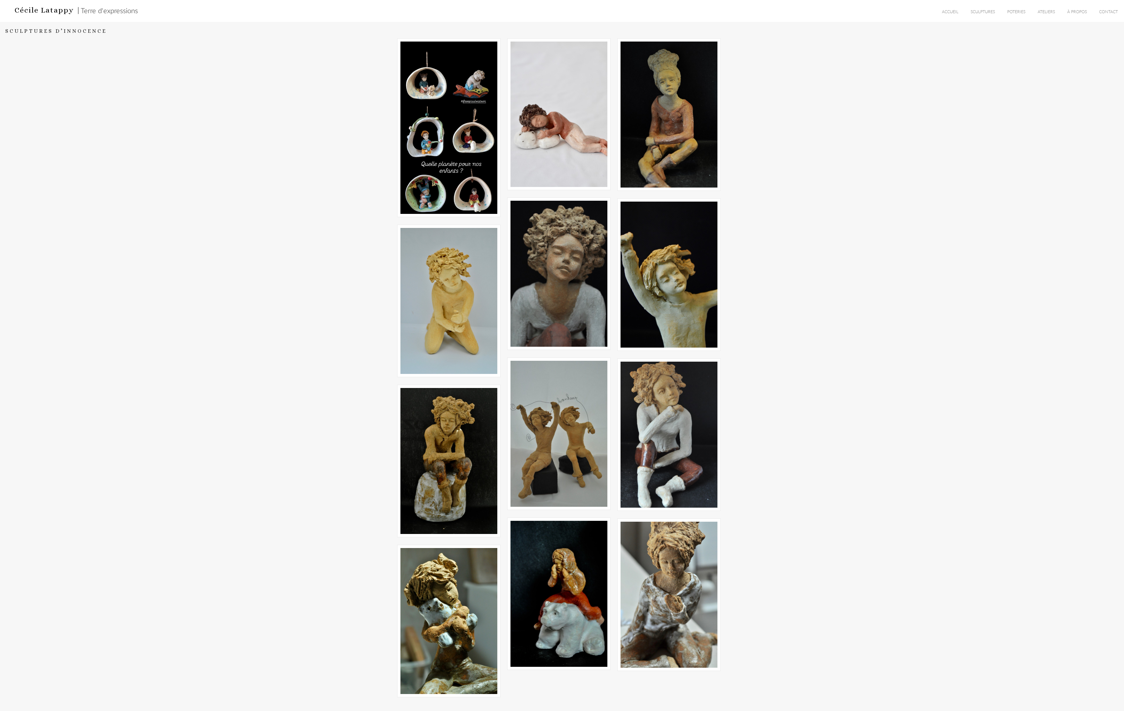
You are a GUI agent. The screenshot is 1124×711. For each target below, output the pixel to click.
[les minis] (669, 595)
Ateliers (1046, 11)
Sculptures (983, 11)
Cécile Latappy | (48, 10)
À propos (1077, 11)
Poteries (1016, 11)
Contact (1108, 11)
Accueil (950, 11)
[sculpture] (448, 128)
